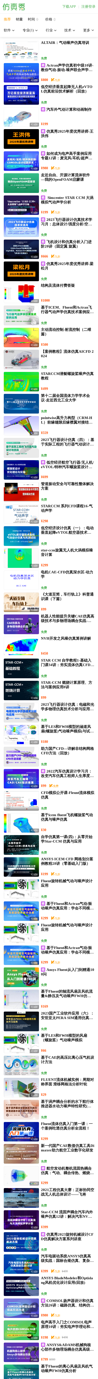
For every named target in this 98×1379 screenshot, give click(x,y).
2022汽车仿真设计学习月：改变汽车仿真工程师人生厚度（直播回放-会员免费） (66, 775)
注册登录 (88, 6)
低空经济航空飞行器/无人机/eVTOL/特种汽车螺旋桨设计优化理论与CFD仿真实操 (67, 466)
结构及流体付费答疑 (58, 285)
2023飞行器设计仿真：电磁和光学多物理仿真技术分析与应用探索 (67, 708)
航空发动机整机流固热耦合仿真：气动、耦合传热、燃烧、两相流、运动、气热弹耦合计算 (67, 1172)
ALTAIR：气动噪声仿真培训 (65, 43)
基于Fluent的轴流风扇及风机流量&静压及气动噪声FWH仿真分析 (67, 995)
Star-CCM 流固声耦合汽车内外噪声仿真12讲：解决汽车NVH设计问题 (67, 1216)
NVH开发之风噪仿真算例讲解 (66, 638)
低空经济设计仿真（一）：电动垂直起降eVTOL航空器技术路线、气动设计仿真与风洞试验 (67, 532)
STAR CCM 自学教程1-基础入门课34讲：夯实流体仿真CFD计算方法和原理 (67, 664)
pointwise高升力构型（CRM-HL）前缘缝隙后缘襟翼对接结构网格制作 (66, 422)
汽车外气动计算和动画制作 (69, 109)
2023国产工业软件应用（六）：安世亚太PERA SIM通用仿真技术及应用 (67, 1017)
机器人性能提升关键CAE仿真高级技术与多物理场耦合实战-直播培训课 (67, 620)
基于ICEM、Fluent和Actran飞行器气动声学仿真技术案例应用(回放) (67, 311)
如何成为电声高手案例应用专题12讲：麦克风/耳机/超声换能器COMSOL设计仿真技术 (66, 158)
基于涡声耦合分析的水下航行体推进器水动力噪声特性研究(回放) (67, 1106)
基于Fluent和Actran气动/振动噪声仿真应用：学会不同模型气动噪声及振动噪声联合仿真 (67, 908)
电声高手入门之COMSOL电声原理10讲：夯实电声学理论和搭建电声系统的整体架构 (67, 1326)
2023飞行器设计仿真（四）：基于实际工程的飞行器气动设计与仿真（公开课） (67, 444)
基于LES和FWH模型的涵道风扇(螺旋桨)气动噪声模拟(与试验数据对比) (67, 731)
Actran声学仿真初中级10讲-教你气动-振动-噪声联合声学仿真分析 (67, 69)
